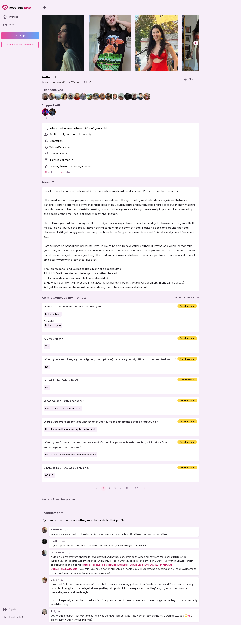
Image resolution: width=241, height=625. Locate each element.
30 (136, 488)
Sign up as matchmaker (20, 44)
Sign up (20, 35)
